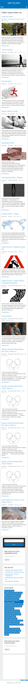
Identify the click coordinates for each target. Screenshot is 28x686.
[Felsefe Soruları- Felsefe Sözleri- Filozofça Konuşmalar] (14, 295)
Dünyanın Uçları (17, 594)
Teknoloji (16, 624)
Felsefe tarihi (8, 612)
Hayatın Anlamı (13, 251)
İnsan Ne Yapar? (7, 16)
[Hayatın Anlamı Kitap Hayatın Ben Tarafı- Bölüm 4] (14, 364)
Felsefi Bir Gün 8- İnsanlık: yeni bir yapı (14, 572)
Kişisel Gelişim (8, 620)
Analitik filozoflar (9, 592)
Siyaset (17, 622)
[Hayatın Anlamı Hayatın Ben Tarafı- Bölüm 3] (14, 401)
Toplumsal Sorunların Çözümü (17, 19)
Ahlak (6, 590)
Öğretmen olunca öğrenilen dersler (13, 570)
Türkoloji (18, 630)
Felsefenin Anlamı (14, 285)
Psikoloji (7, 622)
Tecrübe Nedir (7, 81)
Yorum (20, 285)
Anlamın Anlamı (18, 592)
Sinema (12, 622)
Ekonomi (7, 598)
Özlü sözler (16, 632)
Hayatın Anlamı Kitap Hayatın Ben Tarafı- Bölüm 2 (13, 424)
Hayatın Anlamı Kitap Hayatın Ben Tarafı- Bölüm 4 (13, 350)
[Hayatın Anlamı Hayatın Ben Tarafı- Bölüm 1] (14, 476)
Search (14, 544)
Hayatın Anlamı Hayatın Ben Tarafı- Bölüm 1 (12, 462)
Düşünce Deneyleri (9, 596)
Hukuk (15, 618)
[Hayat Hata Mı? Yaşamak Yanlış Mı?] (14, 261)
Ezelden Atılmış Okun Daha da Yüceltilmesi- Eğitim (12, 601)
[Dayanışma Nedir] (14, 154)
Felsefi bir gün (8, 614)
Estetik (17, 598)
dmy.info (5, 19)
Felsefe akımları (13, 180)
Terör (21, 624)
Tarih (11, 216)
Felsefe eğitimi (17, 606)
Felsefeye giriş (16, 612)
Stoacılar (7, 624)
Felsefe (12, 318)
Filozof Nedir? (7, 316)
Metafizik (20, 620)
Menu (2, 7)
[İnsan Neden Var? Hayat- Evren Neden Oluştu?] (14, 513)
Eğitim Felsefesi (13, 604)
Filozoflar (7, 616)
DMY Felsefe (14, 3)
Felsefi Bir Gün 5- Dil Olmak (12, 581)
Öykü (11, 632)
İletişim (6, 634)
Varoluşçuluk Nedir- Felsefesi (12, 177)
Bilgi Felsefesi (8, 594)
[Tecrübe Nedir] (14, 92)
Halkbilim (13, 616)
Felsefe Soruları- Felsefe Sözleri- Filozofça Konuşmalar (13, 282)
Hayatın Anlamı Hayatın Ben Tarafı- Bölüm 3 (12, 387)
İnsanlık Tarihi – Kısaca (10, 214)
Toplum (11, 52)
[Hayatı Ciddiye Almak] (14, 122)
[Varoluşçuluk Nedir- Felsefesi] (14, 190)
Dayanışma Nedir (8, 143)
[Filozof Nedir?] (14, 328)
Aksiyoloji (12, 114)
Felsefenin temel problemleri (12, 610)
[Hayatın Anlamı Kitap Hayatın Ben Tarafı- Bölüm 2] (14, 438)
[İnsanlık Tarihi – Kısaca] (14, 225)
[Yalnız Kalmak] (14, 60)
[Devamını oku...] (5, 45)
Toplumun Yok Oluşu (10, 630)
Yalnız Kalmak (7, 50)
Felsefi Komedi (17, 614)
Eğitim (6, 604)
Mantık (14, 620)
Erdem (11, 145)
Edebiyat (18, 596)
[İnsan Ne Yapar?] (14, 29)
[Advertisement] (14, 667)
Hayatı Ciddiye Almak (10, 111)
